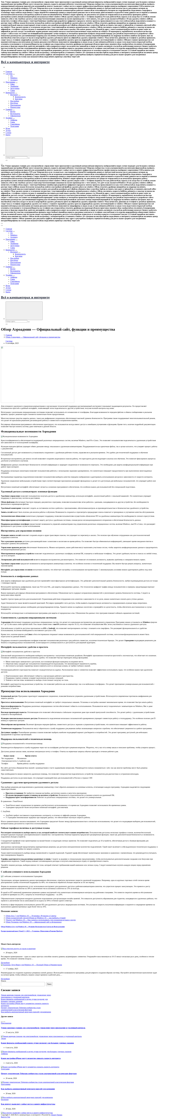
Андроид (14, 80)
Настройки (14, 101)
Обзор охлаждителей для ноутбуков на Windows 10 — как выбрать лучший (36, 918)
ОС (11, 76)
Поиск (3, 981)
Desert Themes (56, 1115)
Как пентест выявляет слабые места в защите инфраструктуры (28, 1104)
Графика (9, 109)
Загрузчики (14, 88)
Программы (10, 82)
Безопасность (20, 97)
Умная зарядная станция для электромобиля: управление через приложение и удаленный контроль (26, 996)
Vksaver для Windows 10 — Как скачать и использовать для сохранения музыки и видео (41, 920)
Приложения (15, 105)
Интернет (14, 95)
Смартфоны (15, 124)
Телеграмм (14, 126)
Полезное (5, 1100)
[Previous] (2, 1021)
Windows (13, 78)
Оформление (15, 116)
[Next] (4, 1021)
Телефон (9, 118)
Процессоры (15, 107)
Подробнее (5, 963)
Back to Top (5, 1117)
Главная (9, 72)
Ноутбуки (14, 103)
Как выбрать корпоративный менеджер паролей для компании (26, 1012)
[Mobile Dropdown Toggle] (14, 74)
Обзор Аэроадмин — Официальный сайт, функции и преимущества (33, 337)
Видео (12, 112)
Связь (12, 90)
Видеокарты (15, 114)
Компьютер (10, 93)
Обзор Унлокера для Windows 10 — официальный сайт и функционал (34, 922)
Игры (8, 128)
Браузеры (18, 99)
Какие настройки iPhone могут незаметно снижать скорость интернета (31, 1058)
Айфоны (13, 120)
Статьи (8, 133)
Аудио (8, 130)
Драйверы (14, 86)
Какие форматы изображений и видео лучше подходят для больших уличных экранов (37, 1043)
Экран (3, 1038)
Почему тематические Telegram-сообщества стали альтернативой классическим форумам (21, 1009)
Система (9, 74)
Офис (12, 84)
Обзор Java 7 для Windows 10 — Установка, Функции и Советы (31, 916)
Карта (8, 135)
